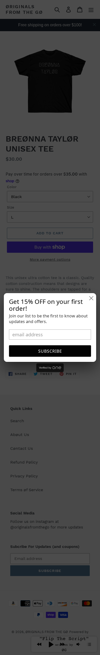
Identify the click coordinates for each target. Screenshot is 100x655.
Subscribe (50, 351)
